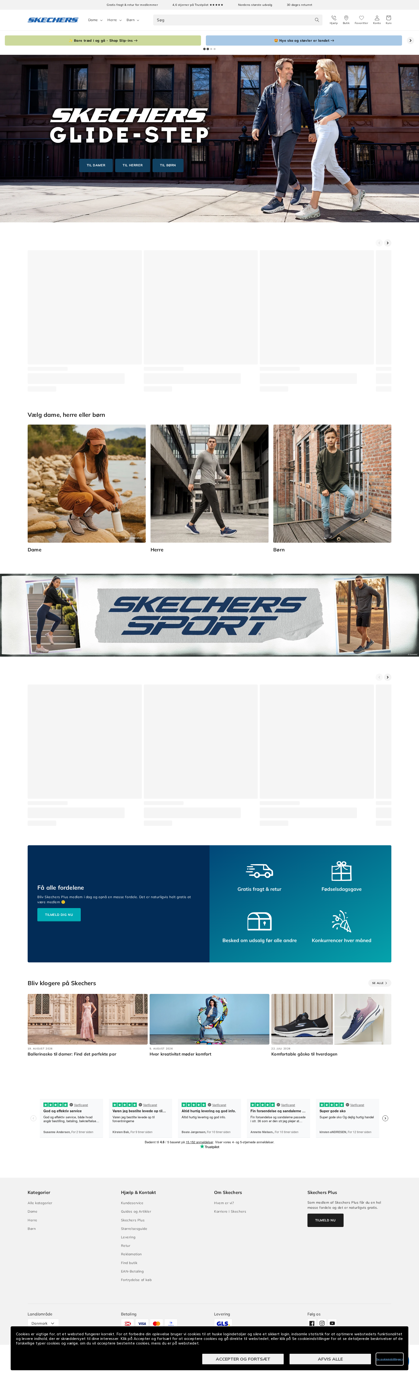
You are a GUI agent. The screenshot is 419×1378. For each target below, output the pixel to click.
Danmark (40, 1323)
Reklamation (131, 1254)
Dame (93, 20)
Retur (125, 1245)
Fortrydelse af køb (136, 1280)
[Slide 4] (215, 49)
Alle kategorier (40, 1203)
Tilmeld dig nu (59, 915)
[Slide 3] (211, 49)
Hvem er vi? (224, 1203)
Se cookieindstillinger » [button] (389, 1359)
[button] (388, 20)
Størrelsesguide (134, 1228)
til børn (168, 165)
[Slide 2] (208, 49)
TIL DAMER (96, 165)
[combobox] (237, 20)
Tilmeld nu (325, 1220)
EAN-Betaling (132, 1271)
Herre (112, 20)
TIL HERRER (133, 165)
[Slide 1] (204, 49)
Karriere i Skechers (230, 1211)
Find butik (129, 1263)
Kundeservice (132, 1203)
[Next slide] (410, 40)
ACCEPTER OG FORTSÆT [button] (243, 1359)
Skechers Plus (133, 1220)
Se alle (378, 983)
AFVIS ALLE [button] (330, 1359)
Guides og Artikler (136, 1211)
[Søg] (317, 20)
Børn (131, 20)
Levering (128, 1237)
